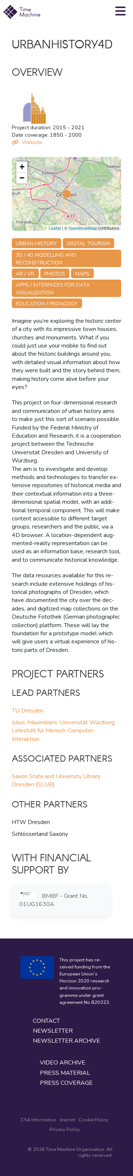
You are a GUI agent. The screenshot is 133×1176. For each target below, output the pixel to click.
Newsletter (53, 1031)
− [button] (22, 177)
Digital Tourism (88, 243)
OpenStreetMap (82, 228)
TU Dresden (27, 711)
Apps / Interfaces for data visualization (53, 288)
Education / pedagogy (47, 303)
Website (32, 142)
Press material (65, 1073)
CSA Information (38, 1120)
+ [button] (22, 166)
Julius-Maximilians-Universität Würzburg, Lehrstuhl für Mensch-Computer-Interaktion (64, 730)
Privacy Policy (65, 1129)
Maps (82, 273)
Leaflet (55, 228)
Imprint (67, 1120)
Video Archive (62, 1062)
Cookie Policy (93, 1120)
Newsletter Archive (66, 1041)
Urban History (36, 243)
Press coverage (66, 1083)
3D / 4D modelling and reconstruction (46, 259)
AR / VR (25, 273)
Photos (54, 273)
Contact (46, 1021)
